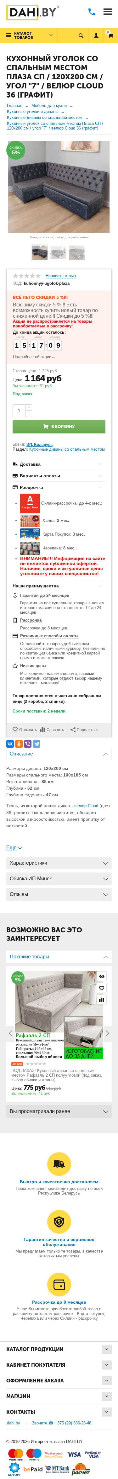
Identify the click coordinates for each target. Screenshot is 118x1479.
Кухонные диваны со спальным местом (67, 449)
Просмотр (102, 976)
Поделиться (87, 730)
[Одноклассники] (19, 744)
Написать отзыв (61, 276)
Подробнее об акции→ (34, 356)
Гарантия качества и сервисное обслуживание (59, 1242)
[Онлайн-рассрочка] (30, 503)
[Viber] (27, 744)
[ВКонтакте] (10, 744)
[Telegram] (36, 744)
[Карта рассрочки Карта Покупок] (30, 534)
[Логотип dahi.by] (32, 13)
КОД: (17, 283)
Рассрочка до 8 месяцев (59, 1302)
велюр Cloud (86, 805)
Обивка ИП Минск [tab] (31, 878)
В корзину (63, 426)
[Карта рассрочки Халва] (30, 520)
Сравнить (55, 730)
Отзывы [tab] (19, 894)
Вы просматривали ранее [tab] (40, 1111)
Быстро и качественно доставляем (59, 1181)
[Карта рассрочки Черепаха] (30, 548)
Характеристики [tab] (28, 863)
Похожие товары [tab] (29, 956)
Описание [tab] (21, 753)
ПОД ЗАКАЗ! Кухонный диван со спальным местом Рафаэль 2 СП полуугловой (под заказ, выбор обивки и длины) (56, 1075)
